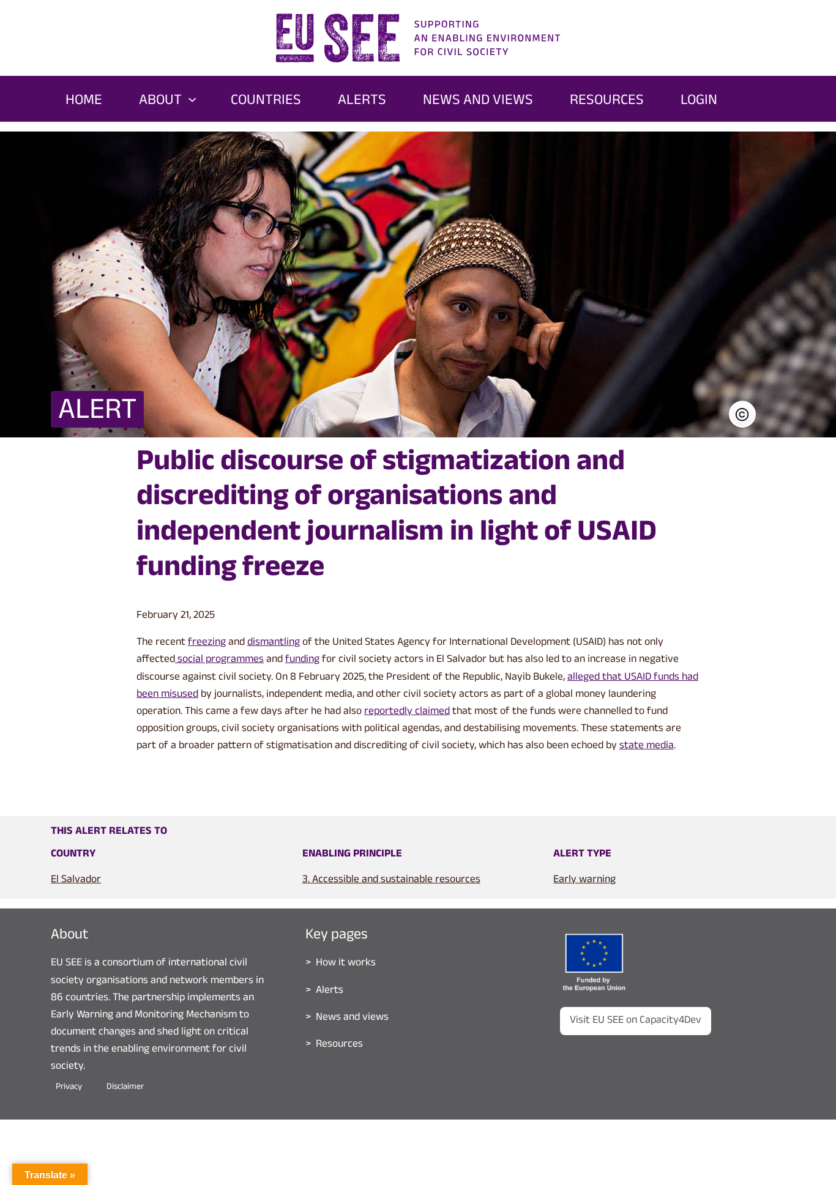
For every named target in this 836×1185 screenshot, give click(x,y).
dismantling (273, 643)
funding (302, 660)
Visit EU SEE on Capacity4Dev (635, 1021)
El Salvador (76, 880)
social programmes (219, 660)
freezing (207, 643)
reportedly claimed (407, 712)
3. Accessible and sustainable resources (391, 880)
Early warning (584, 880)
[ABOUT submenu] (192, 98)
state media (646, 746)
